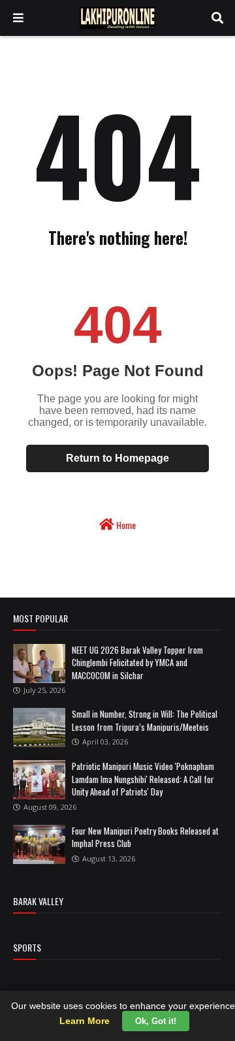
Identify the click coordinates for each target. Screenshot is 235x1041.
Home (125, 525)
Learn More (84, 1021)
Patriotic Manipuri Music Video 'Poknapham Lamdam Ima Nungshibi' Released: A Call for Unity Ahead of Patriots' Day (143, 779)
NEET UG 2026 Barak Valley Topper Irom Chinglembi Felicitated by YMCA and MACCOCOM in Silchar (137, 662)
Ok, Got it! (155, 1021)
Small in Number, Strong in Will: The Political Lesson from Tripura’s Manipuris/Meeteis (144, 720)
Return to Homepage (117, 458)
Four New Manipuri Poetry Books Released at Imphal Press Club (145, 837)
